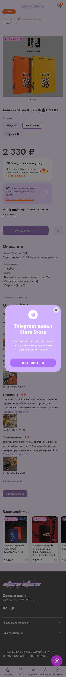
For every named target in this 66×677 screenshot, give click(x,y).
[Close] (56, 310)
